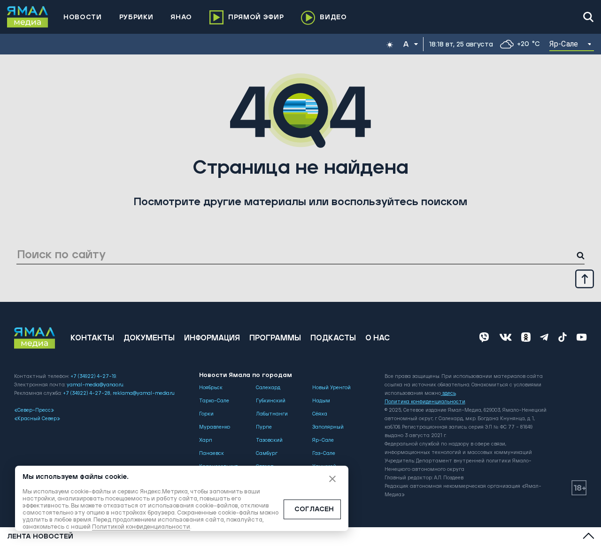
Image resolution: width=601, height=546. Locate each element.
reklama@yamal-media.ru (144, 393)
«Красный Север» (37, 418)
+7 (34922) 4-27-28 (86, 393)
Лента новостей (40, 536)
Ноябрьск (211, 387)
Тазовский (269, 440)
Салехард (268, 387)
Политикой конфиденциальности (141, 527)
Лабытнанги (272, 414)
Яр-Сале (323, 440)
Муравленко (214, 427)
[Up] (584, 278)
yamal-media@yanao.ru (95, 385)
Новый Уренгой (331, 387)
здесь (449, 393)
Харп (205, 440)
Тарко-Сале (214, 401)
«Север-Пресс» (34, 410)
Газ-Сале (323, 453)
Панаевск (211, 453)
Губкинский (270, 401)
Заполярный (328, 427)
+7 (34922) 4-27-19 (93, 376)
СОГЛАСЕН (314, 509)
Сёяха (319, 414)
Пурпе (264, 427)
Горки (206, 414)
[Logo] (27, 17)
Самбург (266, 453)
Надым (321, 401)
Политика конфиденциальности (425, 402)
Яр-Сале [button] (563, 43)
